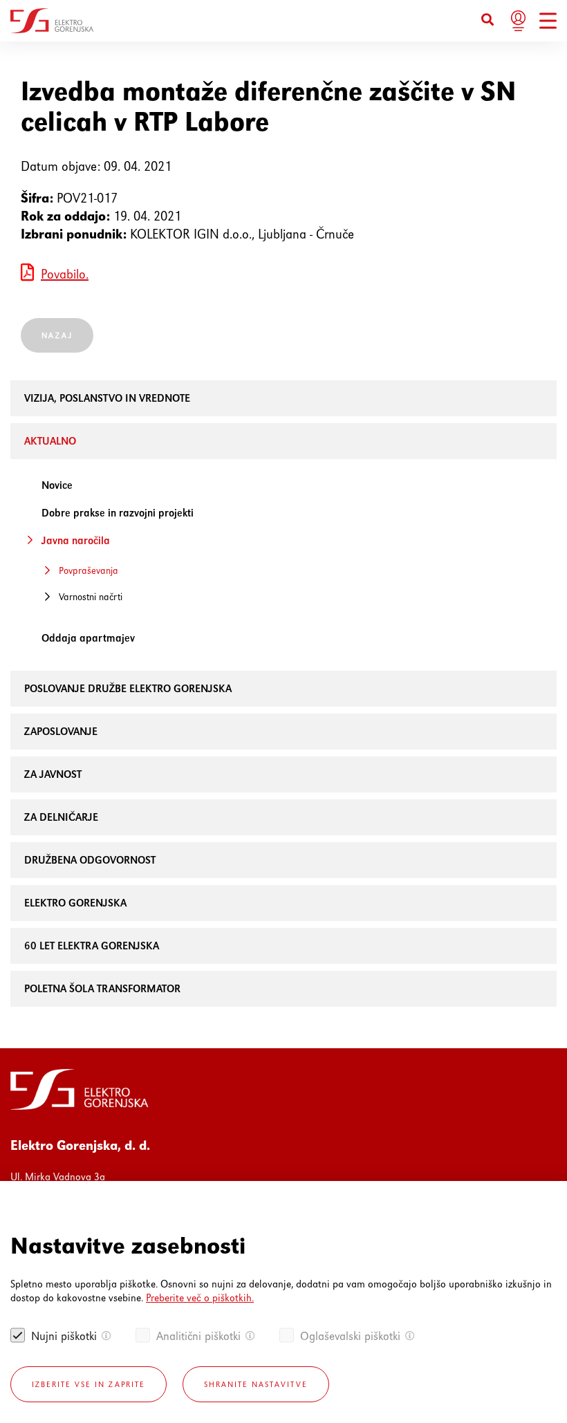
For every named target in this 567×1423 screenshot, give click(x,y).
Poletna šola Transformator (102, 988)
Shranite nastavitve (256, 1384)
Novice (57, 485)
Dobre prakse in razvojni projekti (117, 512)
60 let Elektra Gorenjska (91, 945)
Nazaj (57, 335)
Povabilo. (65, 274)
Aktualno (50, 440)
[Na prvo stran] (51, 20)
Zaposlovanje (60, 731)
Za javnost (53, 774)
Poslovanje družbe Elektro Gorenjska (128, 688)
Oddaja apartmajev (88, 637)
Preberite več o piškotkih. (200, 1297)
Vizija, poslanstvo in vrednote (107, 397)
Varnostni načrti (90, 596)
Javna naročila (75, 540)
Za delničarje (61, 817)
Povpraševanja (88, 570)
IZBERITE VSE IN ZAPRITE (88, 1384)
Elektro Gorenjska (75, 902)
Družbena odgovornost (90, 859)
